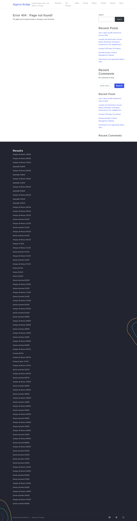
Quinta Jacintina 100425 (21, 463)
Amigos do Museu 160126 (22, 207)
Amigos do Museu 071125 (22, 264)
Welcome (58, 3)
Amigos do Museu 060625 (22, 406)
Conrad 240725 (18, 353)
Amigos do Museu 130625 (22, 398)
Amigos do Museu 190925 (22, 325)
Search (101, 15)
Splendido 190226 (19, 175)
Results (112, 3)
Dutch (121, 3)
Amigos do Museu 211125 (22, 248)
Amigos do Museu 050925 (22, 341)
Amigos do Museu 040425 (22, 471)
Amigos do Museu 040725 (22, 373)
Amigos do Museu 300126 (22, 195)
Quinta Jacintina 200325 (21, 487)
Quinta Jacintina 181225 (21, 219)
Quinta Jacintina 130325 (21, 495)
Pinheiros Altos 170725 (21, 361)
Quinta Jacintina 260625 (21, 386)
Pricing (85, 3)
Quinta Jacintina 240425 (21, 455)
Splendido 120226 (19, 183)
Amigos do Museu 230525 (22, 422)
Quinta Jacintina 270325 (21, 479)
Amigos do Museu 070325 (22, 499)
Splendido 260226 (19, 166)
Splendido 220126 (19, 203)
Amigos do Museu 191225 (22, 215)
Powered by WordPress (21, 517)
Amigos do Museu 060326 (22, 158)
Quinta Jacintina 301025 (21, 280)
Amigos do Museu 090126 (22, 211)
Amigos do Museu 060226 (22, 187)
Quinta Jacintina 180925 (21, 329)
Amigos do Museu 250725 (22, 349)
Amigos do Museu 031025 (22, 308)
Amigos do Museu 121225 (22, 223)
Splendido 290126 (19, 199)
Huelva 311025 (18, 276)
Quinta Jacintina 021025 (21, 313)
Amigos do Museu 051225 (22, 231)
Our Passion (68, 4)
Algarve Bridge (21, 4)
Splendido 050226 (19, 191)
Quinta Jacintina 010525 (21, 451)
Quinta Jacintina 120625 (21, 402)
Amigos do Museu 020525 (22, 447)
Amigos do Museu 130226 (22, 179)
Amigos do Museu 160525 (22, 430)
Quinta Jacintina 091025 (21, 304)
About (77, 3)
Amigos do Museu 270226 (22, 162)
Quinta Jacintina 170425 (21, 459)
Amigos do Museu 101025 (22, 300)
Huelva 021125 (18, 272)
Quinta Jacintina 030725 (21, 378)
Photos (94, 3)
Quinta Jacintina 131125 (21, 260)
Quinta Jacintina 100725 (21, 369)
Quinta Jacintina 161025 (21, 296)
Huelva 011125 (18, 268)
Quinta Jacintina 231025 (21, 288)
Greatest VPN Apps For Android (110, 48)
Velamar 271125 (18, 244)
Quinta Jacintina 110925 (21, 337)
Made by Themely (38, 517)
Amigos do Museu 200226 (22, 170)
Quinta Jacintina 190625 (21, 394)
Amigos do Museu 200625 (22, 390)
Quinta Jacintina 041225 (21, 235)
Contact (103, 3)
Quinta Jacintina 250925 (21, 317)
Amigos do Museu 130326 (22, 154)
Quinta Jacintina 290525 (21, 418)
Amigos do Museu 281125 (22, 240)
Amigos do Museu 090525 (22, 438)
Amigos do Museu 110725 (22, 365)
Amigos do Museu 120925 (22, 333)
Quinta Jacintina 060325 (21, 503)
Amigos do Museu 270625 (22, 382)
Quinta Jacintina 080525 (21, 443)
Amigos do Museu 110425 (22, 467)
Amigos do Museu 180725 (22, 357)
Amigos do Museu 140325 (22, 491)
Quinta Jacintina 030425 (21, 475)
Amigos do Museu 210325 (22, 483)
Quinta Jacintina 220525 (21, 426)
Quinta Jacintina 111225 (21, 227)
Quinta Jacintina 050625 (21, 410)
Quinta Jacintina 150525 (21, 434)
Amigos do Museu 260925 (22, 321)
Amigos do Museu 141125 (22, 256)
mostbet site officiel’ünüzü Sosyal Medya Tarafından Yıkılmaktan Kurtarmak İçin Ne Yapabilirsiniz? (110, 41)
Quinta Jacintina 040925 (21, 345)
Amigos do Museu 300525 (22, 414)
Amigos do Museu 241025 (22, 284)
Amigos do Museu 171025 (22, 292)
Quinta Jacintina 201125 (21, 252)
